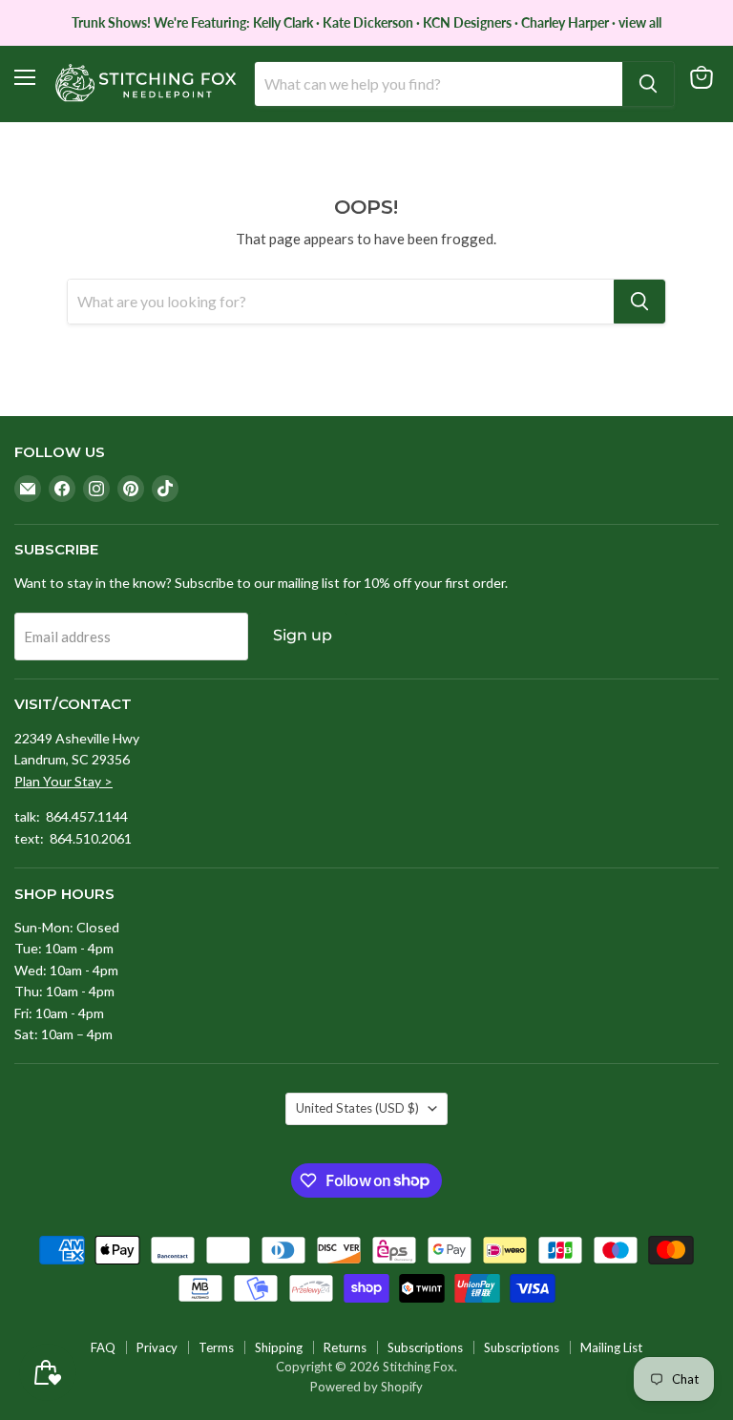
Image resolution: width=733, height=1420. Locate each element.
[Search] (648, 84)
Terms (216, 1347)
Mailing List (611, 1347)
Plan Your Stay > (63, 781)
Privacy (157, 1347)
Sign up (302, 635)
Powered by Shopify (366, 1386)
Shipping (279, 1347)
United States (357, 1108)
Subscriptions (425, 1347)
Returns (345, 1347)
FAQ (103, 1347)
